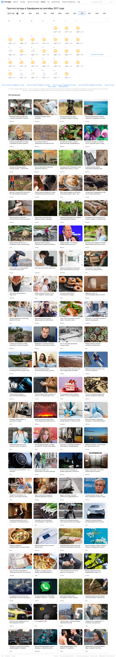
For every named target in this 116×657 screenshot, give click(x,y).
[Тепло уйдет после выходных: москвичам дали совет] (20, 262)
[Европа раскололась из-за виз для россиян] (45, 540)
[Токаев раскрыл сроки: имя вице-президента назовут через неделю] (96, 489)
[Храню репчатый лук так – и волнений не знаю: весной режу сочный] (20, 237)
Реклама (13, 656)
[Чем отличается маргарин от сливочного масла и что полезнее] (20, 565)
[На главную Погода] (7, 2)
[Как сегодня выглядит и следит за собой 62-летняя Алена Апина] (45, 439)
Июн (60, 13)
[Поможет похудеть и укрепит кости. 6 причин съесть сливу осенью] (96, 136)
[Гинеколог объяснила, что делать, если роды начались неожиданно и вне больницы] (20, 489)
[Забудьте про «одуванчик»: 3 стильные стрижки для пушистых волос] (96, 616)
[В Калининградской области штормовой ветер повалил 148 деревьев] (20, 363)
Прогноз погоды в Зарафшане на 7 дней (64, 85)
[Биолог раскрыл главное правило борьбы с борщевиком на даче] (96, 540)
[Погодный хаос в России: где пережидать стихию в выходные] (20, 590)
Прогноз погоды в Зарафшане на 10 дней (90, 85)
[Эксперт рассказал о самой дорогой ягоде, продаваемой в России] (70, 136)
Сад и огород (52, 86)
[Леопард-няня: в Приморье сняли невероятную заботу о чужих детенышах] (70, 161)
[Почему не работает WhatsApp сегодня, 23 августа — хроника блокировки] (45, 590)
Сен (82, 13)
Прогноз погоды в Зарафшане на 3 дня (13, 85)
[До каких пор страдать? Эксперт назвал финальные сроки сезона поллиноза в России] (96, 237)
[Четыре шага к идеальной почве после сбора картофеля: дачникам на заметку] (96, 187)
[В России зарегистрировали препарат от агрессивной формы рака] (96, 414)
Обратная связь (93, 656)
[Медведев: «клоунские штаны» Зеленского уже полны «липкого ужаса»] (45, 338)
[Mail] (2, 2)
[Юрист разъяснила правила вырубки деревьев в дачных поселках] (45, 489)
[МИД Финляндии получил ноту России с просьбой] (96, 363)
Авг (74, 13)
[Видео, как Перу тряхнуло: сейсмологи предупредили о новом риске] (70, 489)
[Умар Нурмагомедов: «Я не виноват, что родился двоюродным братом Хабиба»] (70, 641)
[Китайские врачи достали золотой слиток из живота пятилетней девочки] (20, 439)
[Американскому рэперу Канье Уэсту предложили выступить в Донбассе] (45, 414)
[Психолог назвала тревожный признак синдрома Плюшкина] (96, 389)
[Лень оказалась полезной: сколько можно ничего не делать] (20, 212)
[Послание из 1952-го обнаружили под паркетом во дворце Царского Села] (45, 136)
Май (52, 13)
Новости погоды (109, 85)
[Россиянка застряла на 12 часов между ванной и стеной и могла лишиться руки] (70, 414)
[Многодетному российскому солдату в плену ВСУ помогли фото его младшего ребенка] (20, 111)
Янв (22, 13)
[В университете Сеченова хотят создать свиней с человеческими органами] (96, 212)
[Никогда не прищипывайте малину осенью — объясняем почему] (20, 161)
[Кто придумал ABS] (45, 616)
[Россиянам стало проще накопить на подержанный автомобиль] (96, 262)
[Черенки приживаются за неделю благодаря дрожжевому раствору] (70, 212)
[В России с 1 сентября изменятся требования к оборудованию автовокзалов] (70, 439)
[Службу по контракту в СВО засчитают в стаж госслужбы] (20, 338)
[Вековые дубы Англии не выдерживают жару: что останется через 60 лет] (96, 565)
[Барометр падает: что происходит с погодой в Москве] (45, 464)
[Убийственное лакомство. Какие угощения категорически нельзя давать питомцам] (45, 187)
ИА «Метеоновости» (110, 656)
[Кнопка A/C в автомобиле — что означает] (20, 464)
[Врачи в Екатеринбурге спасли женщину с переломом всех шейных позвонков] (45, 641)
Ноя (96, 13)
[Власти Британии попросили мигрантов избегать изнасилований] (45, 161)
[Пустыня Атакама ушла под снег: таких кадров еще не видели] (70, 363)
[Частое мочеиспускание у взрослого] (20, 288)
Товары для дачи (63, 86)
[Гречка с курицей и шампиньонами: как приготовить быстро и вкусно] (20, 540)
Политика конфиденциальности (67, 656)
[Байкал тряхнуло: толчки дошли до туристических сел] (96, 439)
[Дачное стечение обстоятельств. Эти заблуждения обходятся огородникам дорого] (20, 187)
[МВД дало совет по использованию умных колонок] (96, 288)
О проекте (56, 656)
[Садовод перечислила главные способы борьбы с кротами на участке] (96, 590)
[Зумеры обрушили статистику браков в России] (20, 313)
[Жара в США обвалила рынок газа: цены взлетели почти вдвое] (70, 515)
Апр (45, 13)
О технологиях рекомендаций (82, 656)
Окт (89, 13)
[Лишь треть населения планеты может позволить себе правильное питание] (70, 313)
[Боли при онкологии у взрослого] (45, 262)
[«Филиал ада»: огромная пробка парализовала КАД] (70, 616)
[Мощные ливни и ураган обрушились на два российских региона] (45, 237)
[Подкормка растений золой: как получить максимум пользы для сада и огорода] (70, 540)
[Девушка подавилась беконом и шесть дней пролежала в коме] (70, 262)
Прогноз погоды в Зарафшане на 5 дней (38, 85)
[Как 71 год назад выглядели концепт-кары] (70, 338)
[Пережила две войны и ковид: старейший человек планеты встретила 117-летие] (20, 136)
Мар (37, 13)
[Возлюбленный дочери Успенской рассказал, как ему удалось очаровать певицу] (45, 363)
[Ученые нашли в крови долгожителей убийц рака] (20, 389)
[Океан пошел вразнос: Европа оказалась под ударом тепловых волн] (96, 111)
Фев (30, 13)
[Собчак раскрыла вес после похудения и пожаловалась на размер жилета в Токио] (20, 515)
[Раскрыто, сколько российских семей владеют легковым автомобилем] (20, 641)
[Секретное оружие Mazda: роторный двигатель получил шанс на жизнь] (96, 515)
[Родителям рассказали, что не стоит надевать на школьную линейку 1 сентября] (45, 288)
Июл (67, 13)
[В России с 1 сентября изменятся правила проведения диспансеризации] (96, 313)
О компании (7, 656)
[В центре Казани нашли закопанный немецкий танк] (96, 161)
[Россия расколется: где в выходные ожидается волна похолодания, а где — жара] (70, 111)
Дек (104, 13)
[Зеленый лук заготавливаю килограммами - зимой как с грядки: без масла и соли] (45, 515)
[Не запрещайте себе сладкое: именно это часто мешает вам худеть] (70, 389)
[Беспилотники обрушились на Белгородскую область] (20, 616)
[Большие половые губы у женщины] (45, 111)
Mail (2, 656)
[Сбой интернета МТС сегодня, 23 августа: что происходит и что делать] (45, 389)
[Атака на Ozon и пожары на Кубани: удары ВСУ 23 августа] (70, 464)
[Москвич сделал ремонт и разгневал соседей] (20, 414)
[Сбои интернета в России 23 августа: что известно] (70, 565)
